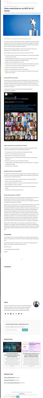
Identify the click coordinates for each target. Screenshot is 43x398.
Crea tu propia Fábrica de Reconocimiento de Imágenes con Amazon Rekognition (12, 355)
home (5, 6)
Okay (18, 396)
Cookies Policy (13, 396)
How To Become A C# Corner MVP (12, 249)
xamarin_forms (9, 6)
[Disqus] (21, 283)
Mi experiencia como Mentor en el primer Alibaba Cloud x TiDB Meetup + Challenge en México (31, 355)
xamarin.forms (14, 6)
